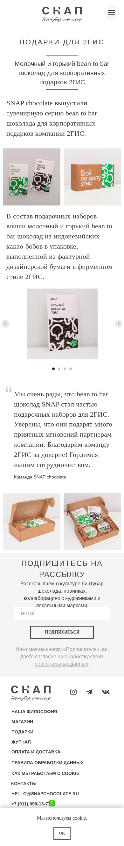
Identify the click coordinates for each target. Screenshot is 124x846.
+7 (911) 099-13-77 (31, 803)
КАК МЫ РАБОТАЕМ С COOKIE (45, 773)
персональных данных (61, 664)
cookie (79, 818)
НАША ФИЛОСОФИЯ (34, 711)
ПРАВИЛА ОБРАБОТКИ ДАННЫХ (47, 762)
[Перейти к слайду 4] (70, 369)
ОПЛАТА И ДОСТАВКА (35, 751)
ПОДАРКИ (22, 731)
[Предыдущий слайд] (5, 324)
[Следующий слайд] (118, 324)
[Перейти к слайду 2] (59, 369)
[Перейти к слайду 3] (65, 369)
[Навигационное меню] (111, 12)
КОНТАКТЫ (24, 783)
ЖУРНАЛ (21, 742)
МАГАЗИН (22, 721)
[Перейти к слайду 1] (53, 369)
